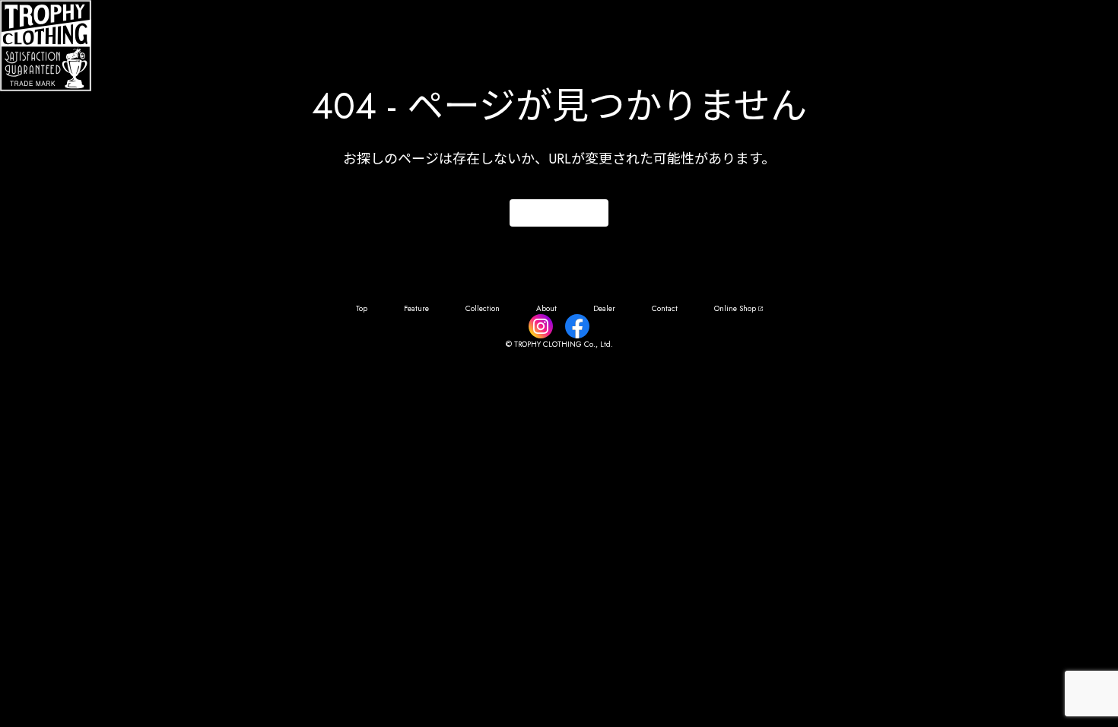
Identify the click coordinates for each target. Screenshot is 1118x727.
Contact (665, 308)
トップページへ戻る (559, 213)
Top (361, 308)
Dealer (604, 308)
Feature (416, 308)
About (546, 308)
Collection (482, 308)
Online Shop (735, 308)
